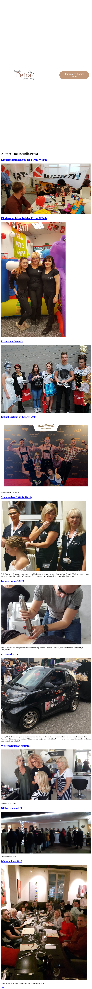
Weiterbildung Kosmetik (15, 745)
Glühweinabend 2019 (13, 808)
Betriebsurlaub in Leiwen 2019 (18, 416)
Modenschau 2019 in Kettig (16, 497)
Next (4, 987)
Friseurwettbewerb (12, 341)
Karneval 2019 (9, 654)
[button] (57, 75)
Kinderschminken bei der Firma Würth (24, 159)
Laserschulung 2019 (12, 580)
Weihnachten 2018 (11, 861)
